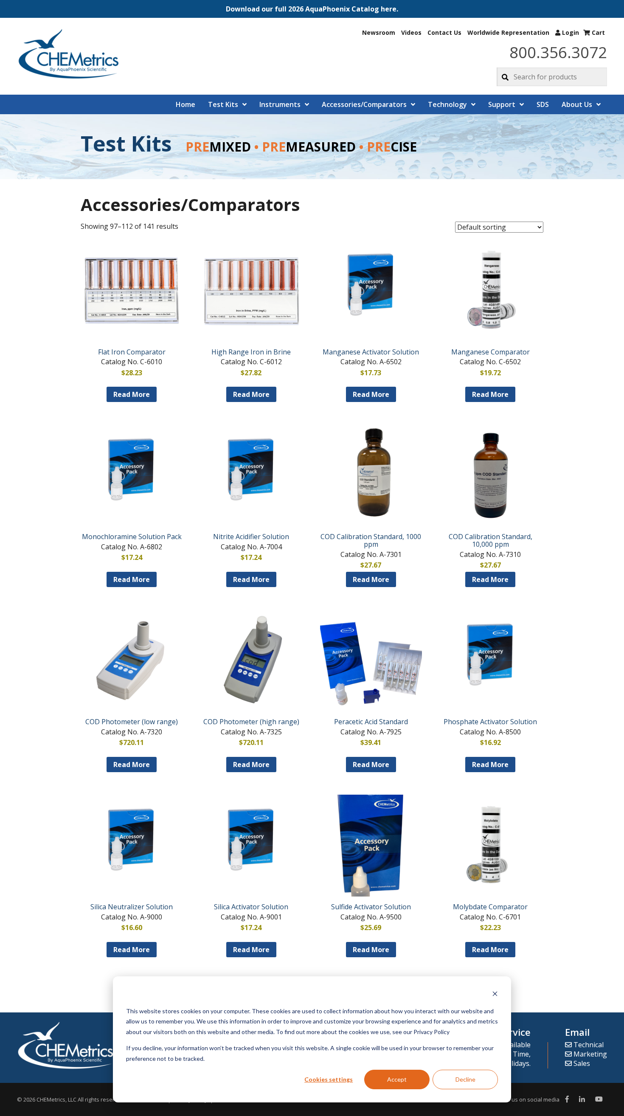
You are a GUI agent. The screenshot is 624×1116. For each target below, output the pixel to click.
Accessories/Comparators (364, 104)
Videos (411, 32)
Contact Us (444, 32)
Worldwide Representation (508, 32)
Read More (131, 394)
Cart (597, 32)
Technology (447, 104)
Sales (581, 1063)
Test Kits (223, 104)
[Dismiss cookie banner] (495, 995)
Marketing (589, 1054)
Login (569, 32)
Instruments (280, 104)
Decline (465, 1079)
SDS (543, 104)
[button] (312, 9)
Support (501, 104)
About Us (577, 104)
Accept (397, 1079)
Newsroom (378, 32)
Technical (588, 1044)
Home (185, 104)
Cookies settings (328, 1079)
